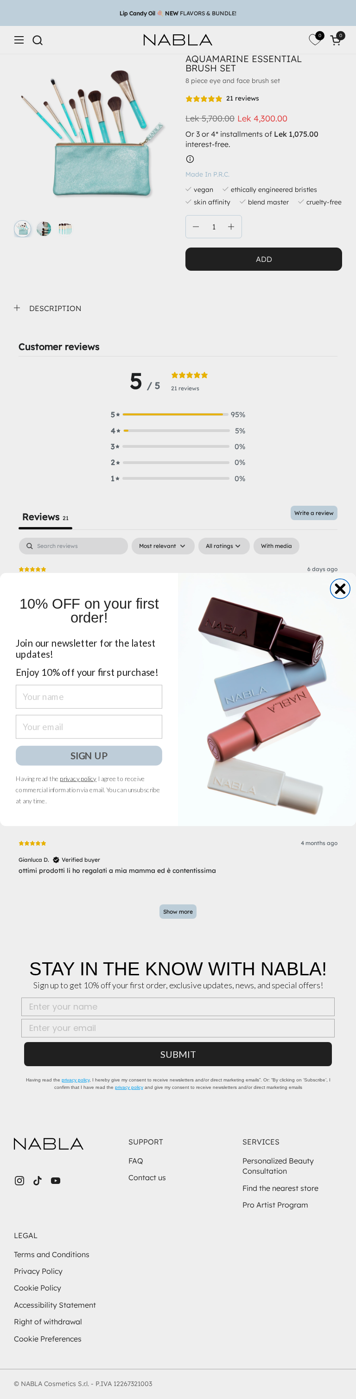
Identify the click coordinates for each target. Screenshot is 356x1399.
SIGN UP (89, 755)
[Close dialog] (340, 589)
